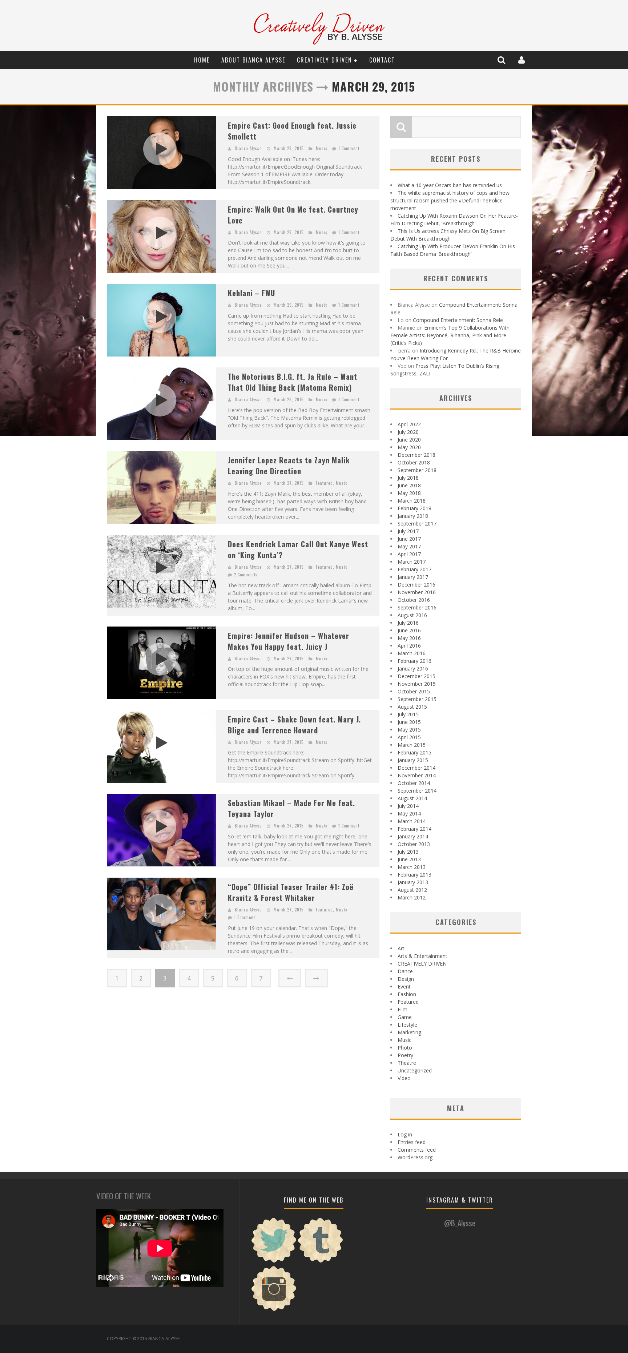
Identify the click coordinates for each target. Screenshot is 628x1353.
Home (202, 60)
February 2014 (414, 828)
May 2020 (409, 447)
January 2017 (413, 576)
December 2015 (416, 676)
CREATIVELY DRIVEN (324, 60)
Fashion (407, 994)
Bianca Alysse (248, 148)
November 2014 (417, 775)
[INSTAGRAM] (274, 1309)
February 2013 (414, 874)
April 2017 (409, 554)
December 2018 (416, 454)
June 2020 (409, 439)
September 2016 (417, 607)
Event (404, 986)
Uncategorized (415, 1070)
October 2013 (414, 844)
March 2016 (412, 653)
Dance (405, 971)
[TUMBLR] (320, 1261)
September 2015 (417, 699)
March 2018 (412, 500)
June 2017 (409, 538)
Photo (405, 1047)
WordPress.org (415, 1157)
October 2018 (414, 462)
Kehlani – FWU (251, 292)
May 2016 (409, 638)
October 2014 (414, 783)
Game (405, 1017)
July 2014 (408, 805)
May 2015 (409, 729)
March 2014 (412, 821)
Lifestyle (407, 1024)
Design (406, 978)
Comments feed (417, 1149)
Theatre (407, 1062)
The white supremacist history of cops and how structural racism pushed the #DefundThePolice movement (450, 200)
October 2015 (414, 691)
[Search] (502, 59)
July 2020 (408, 431)
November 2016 (417, 592)
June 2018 (409, 485)
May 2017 (409, 546)
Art (401, 948)
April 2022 (409, 424)
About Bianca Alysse (253, 60)
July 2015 (408, 714)
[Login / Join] (522, 59)
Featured (324, 483)
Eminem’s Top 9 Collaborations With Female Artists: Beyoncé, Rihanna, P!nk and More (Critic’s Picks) (450, 335)
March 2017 (412, 561)
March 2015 (412, 744)
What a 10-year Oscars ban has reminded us (450, 185)
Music (321, 148)
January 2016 (413, 668)
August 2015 (412, 706)
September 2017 (417, 523)
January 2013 (413, 882)
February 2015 (414, 752)
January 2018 (413, 515)
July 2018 (408, 477)
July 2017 (408, 531)
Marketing (409, 1032)
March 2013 (412, 866)
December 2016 (416, 584)
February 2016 (414, 660)
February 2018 (414, 508)
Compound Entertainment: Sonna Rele (458, 320)
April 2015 (409, 737)
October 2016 (414, 599)
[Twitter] (274, 1261)
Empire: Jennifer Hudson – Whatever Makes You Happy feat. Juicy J (288, 641)
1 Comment (348, 148)
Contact (382, 60)
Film (402, 1009)
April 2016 (409, 645)
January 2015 (413, 760)
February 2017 (414, 569)
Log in (405, 1134)
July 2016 (408, 622)
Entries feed (412, 1142)
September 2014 (417, 790)
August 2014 (412, 798)
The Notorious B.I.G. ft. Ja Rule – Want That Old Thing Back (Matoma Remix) (292, 382)
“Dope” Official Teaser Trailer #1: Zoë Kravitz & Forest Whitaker (291, 892)
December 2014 (416, 767)
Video (404, 1078)
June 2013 (409, 859)
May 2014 (409, 813)
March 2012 (412, 897)
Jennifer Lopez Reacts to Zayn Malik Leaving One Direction (289, 465)
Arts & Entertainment (422, 956)
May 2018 (409, 493)
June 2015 (409, 721)
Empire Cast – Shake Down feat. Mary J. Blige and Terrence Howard (294, 725)
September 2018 (417, 470)
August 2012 (412, 889)
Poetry (405, 1055)
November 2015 (417, 683)
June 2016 (409, 630)
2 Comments (246, 574)
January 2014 (413, 836)
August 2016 (412, 615)
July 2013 (408, 851)
